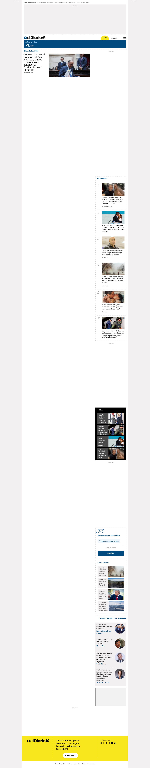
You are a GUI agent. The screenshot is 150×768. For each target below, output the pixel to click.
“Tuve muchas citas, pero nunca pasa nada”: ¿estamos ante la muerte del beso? (112, 307)
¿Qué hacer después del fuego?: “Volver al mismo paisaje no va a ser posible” (103, 583)
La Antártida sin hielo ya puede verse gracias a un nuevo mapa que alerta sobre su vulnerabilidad (103, 606)
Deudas (66, 2)
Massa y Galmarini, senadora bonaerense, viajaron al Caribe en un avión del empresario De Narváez (113, 228)
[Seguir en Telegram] (106, 743)
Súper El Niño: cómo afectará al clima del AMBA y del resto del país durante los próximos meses (112, 280)
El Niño (87, 2)
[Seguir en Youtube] (112, 743)
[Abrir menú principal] (124, 37)
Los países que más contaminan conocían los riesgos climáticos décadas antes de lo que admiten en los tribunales (103, 594)
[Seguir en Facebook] (103, 743)
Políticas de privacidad (74, 764)
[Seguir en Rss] (115, 743)
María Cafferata (28, 73)
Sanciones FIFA (72, 2)
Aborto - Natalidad (81, 2)
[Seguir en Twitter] (101, 743)
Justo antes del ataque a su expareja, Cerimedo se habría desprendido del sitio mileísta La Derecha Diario (112, 200)
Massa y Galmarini (59, 2)
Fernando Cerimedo (41, 2)
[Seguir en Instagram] (109, 743)
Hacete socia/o (105, 38)
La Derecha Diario (50, 2)
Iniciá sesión (114, 38)
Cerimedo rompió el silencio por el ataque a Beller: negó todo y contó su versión (112, 253)
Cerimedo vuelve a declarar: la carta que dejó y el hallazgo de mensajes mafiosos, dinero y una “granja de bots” (102, 430)
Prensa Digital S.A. (60, 764)
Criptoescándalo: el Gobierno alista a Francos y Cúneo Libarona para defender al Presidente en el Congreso (34, 62)
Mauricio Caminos (107, 206)
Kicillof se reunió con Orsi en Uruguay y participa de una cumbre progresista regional (102, 418)
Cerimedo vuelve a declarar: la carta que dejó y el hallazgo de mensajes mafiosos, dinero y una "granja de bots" (113, 334)
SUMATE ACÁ (70, 755)
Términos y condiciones (88, 764)
